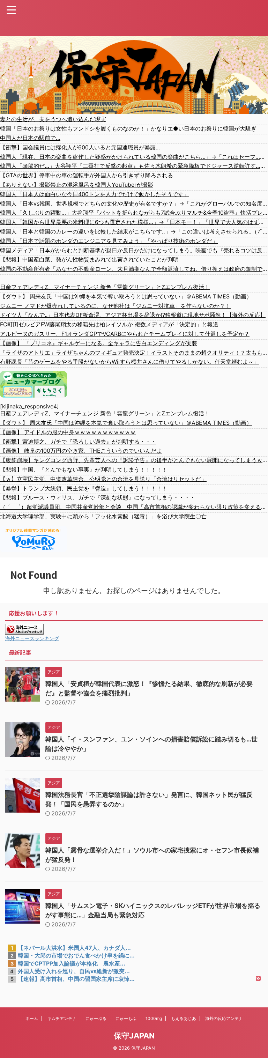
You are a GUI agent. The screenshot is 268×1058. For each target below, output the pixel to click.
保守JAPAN (134, 1035)
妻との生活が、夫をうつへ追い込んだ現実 (53, 119)
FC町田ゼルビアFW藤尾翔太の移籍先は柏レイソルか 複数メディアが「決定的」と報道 (109, 324)
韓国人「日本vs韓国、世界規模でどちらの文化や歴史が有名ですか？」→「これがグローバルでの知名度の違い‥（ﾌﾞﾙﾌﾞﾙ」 (134, 203)
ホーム (31, 1018)
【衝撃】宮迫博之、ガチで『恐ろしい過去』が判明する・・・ (78, 441)
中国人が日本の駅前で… (30, 137)
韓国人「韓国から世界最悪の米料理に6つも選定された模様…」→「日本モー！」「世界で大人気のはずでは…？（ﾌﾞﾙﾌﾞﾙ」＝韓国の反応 (134, 222)
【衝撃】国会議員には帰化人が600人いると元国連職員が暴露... (80, 147)
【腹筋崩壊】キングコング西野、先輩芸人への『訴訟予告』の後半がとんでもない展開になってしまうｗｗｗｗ (134, 460)
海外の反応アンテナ (224, 1018)
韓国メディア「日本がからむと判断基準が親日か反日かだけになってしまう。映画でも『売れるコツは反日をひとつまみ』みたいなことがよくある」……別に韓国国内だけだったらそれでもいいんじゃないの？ (134, 250)
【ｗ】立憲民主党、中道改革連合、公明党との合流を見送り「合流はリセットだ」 (103, 478)
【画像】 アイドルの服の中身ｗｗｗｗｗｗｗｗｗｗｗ (68, 432)
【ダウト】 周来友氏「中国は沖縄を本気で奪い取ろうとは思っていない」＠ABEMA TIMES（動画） (126, 296)
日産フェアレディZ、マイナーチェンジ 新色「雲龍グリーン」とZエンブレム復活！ (105, 286)
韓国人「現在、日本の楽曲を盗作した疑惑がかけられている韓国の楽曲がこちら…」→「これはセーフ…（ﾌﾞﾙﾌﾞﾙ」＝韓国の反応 (134, 156)
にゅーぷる (95, 1018)
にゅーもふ (126, 1018)
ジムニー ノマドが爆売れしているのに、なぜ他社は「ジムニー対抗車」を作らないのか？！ (115, 305)
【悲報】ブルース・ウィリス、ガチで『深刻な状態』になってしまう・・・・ (97, 497)
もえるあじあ (183, 1018)
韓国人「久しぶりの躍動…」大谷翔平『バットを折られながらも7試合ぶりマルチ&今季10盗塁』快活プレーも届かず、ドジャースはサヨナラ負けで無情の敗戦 (134, 212)
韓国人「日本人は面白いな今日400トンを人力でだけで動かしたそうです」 (94, 194)
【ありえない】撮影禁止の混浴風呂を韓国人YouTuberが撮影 (76, 184)
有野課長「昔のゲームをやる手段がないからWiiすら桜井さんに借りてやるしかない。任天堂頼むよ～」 (129, 361)
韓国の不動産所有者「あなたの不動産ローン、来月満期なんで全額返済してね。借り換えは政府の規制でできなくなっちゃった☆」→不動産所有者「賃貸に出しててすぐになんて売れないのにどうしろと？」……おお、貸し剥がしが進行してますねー (134, 268)
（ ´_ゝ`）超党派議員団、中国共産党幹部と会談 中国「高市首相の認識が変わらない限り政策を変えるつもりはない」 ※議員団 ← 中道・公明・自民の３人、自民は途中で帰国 (134, 506)
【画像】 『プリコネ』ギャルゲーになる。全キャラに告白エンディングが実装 (98, 343)
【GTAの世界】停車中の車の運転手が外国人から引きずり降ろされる (86, 175)
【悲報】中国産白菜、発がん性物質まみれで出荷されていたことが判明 (89, 259)
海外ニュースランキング (32, 638)
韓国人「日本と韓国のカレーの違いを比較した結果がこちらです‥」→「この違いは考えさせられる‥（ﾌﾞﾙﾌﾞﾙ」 (134, 231)
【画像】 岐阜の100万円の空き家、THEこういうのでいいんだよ (81, 450)
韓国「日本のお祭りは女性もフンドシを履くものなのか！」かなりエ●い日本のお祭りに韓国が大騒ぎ (128, 128)
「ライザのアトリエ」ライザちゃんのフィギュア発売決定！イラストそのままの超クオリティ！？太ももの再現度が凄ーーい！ (134, 352)
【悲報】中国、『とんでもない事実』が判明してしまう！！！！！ (84, 469)
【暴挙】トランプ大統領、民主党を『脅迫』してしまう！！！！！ (84, 488)
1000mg (154, 1018)
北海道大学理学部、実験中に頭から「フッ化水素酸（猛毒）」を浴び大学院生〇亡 (103, 516)
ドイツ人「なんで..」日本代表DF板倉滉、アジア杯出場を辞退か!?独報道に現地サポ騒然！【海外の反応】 (133, 314)
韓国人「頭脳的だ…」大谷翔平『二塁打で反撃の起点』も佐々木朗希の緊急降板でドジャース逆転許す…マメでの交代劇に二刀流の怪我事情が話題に (134, 165)
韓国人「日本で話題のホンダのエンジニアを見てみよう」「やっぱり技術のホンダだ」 (109, 240)
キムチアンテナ (61, 1018)
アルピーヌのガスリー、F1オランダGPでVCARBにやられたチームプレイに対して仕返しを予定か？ (125, 333)
